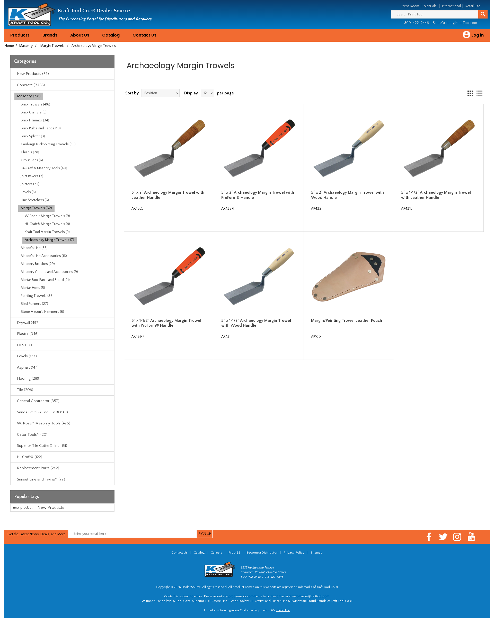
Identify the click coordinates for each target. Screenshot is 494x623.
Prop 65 (234, 552)
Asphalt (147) (28, 367)
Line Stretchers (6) (35, 200)
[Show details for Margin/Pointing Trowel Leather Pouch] (348, 276)
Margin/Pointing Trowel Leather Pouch (346, 320)
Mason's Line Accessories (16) (44, 256)
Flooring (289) (28, 378)
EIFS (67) (24, 345)
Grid (470, 93)
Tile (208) (25, 390)
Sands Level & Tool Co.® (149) (42, 412)
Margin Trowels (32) (36, 208)
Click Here (283, 610)
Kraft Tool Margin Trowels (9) (47, 232)
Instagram (457, 536)
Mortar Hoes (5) (33, 288)
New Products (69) (33, 74)
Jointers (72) (30, 184)
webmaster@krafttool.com (310, 596)
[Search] (483, 14)
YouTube (471, 536)
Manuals (430, 6)
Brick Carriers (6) (34, 112)
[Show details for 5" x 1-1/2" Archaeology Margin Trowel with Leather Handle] (438, 148)
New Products (51, 507)
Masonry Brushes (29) (38, 264)
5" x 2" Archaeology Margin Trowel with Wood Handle (347, 195)
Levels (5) (28, 192)
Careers (216, 552)
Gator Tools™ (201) (33, 434)
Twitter (443, 536)
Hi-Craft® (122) (29, 457)
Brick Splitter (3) (33, 136)
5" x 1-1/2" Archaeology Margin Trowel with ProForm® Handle (166, 323)
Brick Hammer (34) (35, 120)
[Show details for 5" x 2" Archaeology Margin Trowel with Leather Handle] (169, 148)
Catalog (111, 35)
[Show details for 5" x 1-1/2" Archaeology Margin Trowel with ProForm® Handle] (169, 276)
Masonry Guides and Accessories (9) (49, 272)
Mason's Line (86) (34, 248)
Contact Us (144, 35)
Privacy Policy (294, 552)
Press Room (410, 6)
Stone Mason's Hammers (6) (42, 312)
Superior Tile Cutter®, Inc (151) (42, 445)
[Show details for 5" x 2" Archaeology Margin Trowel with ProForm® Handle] (258, 148)
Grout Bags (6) (32, 160)
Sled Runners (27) (34, 304)
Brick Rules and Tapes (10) (41, 128)
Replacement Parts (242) (38, 468)
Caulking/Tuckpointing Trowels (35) (48, 144)
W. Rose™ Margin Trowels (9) (47, 216)
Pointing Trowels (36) (37, 296)
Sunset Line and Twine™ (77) (41, 479)
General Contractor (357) (38, 401)
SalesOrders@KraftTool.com (455, 23)
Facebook (429, 536)
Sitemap (317, 552)
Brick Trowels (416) (35, 104)
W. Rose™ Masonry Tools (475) (43, 423)
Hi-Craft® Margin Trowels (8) (47, 224)
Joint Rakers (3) (32, 176)
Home (9, 46)
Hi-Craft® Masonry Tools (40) (44, 168)
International (451, 6)
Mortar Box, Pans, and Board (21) (45, 280)
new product (22, 507)
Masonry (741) (29, 96)
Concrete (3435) (31, 85)
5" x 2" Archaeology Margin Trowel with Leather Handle (167, 195)
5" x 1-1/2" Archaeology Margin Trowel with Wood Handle (256, 323)
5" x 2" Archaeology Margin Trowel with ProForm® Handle (257, 195)
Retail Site (472, 6)
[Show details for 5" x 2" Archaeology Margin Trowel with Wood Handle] (348, 148)
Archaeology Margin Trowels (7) (49, 240)
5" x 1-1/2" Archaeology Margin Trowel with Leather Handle (436, 195)
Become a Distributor (262, 552)
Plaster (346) (28, 334)
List (479, 93)
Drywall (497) (28, 323)
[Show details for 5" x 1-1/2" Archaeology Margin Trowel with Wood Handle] (258, 276)
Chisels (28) (30, 152)
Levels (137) (27, 356)
